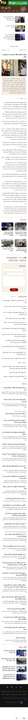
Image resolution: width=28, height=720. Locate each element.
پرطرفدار (12, 296)
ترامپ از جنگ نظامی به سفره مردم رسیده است (13, 358)
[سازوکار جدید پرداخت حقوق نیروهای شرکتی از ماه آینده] (7, 226)
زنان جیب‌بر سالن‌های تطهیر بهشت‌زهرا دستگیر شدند (21, 250)
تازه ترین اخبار (22, 296)
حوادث (9, 11)
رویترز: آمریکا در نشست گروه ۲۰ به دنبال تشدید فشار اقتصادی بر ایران (14, 574)
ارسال (14, 290)
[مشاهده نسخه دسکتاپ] (6, 8)
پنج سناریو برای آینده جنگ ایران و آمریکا (9, 651)
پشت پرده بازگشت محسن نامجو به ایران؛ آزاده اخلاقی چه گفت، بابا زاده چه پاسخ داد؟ (14, 564)
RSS (3, 694)
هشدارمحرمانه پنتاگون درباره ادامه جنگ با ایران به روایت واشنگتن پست (14, 598)
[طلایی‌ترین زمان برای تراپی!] (20, 28)
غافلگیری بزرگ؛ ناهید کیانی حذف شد (16, 609)
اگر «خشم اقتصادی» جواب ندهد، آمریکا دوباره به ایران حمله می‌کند (8, 18)
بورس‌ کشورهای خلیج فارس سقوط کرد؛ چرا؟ (14, 554)
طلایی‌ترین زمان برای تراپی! (10, 26)
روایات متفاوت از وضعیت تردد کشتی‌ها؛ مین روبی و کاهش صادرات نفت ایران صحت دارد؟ (15, 586)
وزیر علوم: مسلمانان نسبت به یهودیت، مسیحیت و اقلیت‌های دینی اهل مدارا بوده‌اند (14, 367)
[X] (16, 687)
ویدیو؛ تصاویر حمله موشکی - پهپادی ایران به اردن (15, 389)
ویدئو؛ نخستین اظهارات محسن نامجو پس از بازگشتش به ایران (15, 618)
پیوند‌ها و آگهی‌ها (6, 691)
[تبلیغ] (14, 3)
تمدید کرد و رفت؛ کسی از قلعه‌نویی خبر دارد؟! (14, 546)
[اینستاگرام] (12, 687)
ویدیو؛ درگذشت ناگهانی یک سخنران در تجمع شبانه (15, 488)
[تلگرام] (7, 687)
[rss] (21, 687)
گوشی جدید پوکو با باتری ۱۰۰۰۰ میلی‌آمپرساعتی (14, 505)
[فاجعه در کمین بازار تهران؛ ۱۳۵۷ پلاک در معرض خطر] (21, 661)
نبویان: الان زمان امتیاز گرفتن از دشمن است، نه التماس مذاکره (14, 477)
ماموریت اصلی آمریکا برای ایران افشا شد (15, 499)
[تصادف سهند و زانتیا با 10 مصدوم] (7, 243)
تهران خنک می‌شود (20, 638)
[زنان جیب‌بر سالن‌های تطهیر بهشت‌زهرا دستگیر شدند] (21, 243)
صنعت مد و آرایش (13, 260)
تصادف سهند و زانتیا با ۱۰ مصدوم (8, 249)
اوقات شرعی (14, 694)
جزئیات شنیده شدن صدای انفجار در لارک (15, 318)
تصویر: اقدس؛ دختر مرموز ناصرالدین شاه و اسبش (15, 628)
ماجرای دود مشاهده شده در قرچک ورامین (15, 524)
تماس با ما (18, 691)
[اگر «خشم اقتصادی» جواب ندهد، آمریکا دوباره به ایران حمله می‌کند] (20, 19)
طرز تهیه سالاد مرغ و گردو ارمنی (17, 372)
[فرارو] (23, 9)
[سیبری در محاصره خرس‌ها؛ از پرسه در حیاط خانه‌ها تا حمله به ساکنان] (21, 226)
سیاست (17, 11)
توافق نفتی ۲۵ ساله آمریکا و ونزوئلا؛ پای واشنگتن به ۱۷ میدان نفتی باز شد (16, 341)
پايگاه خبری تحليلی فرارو (11, 698)
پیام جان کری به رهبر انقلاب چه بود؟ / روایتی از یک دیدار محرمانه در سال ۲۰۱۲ (14, 455)
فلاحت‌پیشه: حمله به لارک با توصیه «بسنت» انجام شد (15, 401)
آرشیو (13, 691)
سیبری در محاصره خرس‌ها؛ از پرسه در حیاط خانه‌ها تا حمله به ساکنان (21, 233)
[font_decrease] (18, 98)
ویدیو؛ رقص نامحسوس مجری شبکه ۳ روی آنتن (13, 444)
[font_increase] (25, 98)
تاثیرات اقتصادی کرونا (12, 258)
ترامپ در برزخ (21, 362)
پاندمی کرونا (23, 260)
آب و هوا (8, 694)
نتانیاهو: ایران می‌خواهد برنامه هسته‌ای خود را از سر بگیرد (14, 433)
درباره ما (24, 691)
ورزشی (13, 11)
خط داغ (24, 384)
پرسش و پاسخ (22, 694)
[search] (9, 8)
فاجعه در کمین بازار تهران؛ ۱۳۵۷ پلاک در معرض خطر (8, 659)
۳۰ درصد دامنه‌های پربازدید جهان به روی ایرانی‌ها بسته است (16, 535)
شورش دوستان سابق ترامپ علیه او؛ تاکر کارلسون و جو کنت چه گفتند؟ (16, 514)
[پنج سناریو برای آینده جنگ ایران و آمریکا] (21, 653)
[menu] (2, 8)
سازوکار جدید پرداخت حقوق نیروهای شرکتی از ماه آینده (8, 233)
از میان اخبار (23, 220)
